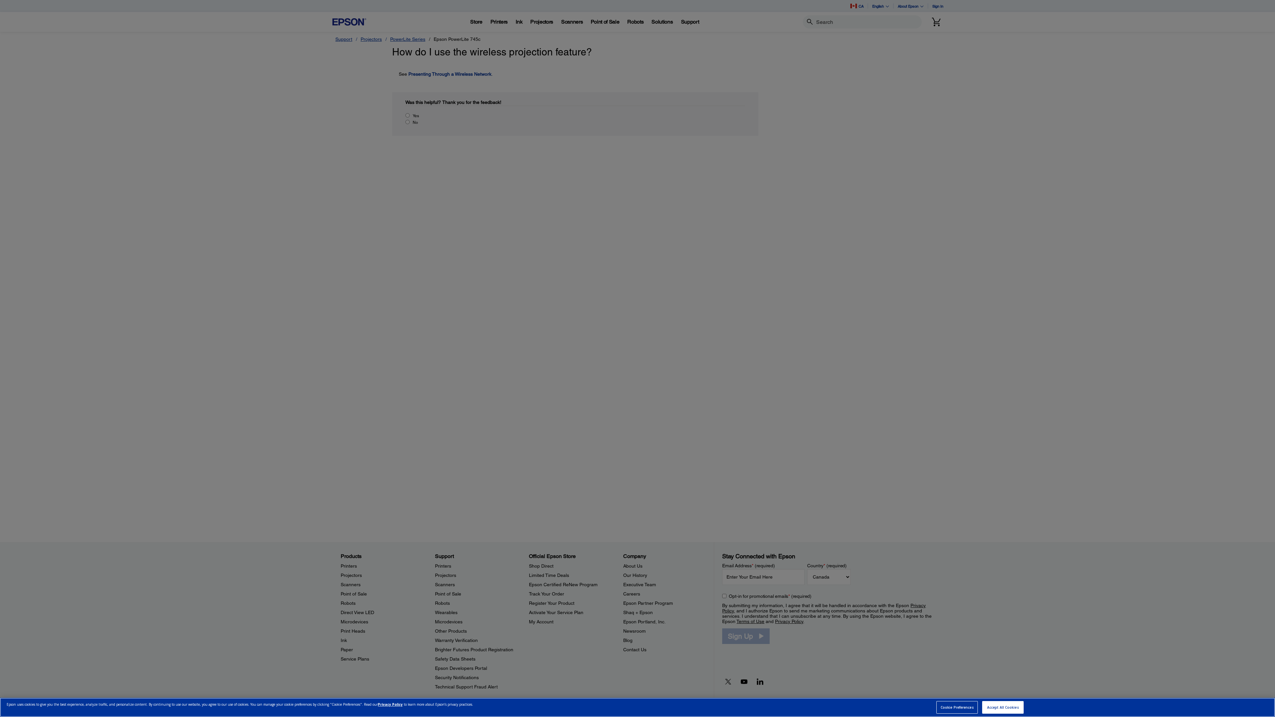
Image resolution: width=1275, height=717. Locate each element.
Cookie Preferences (957, 707)
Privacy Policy (390, 704)
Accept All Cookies (1003, 707)
